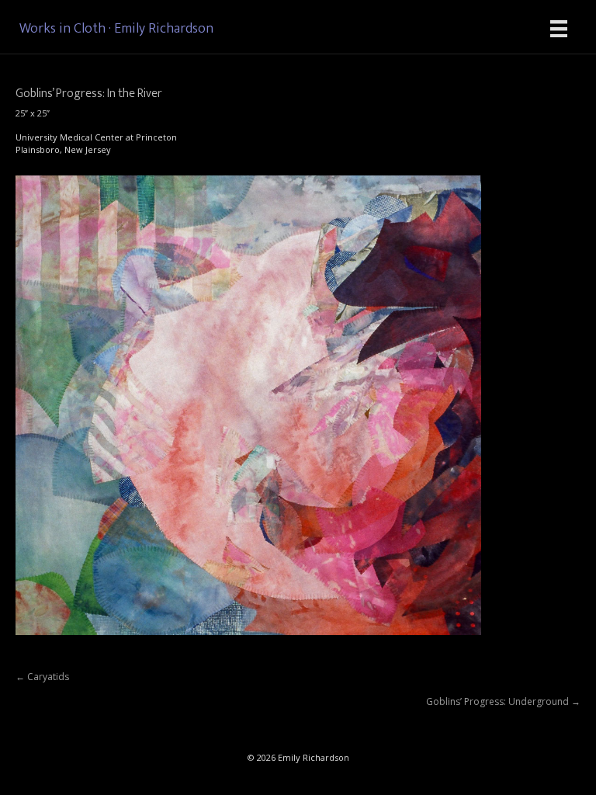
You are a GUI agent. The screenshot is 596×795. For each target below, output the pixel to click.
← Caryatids (42, 676)
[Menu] (559, 29)
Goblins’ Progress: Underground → (503, 701)
